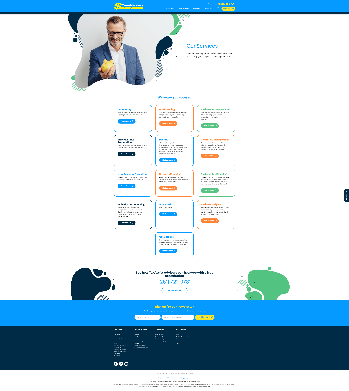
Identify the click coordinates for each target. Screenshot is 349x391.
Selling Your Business (140, 345)
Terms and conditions (161, 374)
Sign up (204, 317)
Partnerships (138, 339)
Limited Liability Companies (142, 341)
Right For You (159, 334)
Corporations (138, 343)
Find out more (126, 121)
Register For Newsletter (182, 337)
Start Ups (137, 334)
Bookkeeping (117, 337)
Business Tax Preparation (120, 339)
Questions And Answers (182, 341)
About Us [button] (197, 8)
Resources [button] (209, 8)
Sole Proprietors (139, 337)
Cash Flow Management (120, 345)
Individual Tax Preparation (120, 341)
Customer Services (181, 339)
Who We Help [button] (185, 8)
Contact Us (347, 195)
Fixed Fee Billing (159, 339)
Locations (190, 374)
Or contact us (174, 290)
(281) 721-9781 (226, 4)
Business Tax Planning (120, 349)
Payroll (115, 343)
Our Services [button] (170, 8)
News (177, 334)
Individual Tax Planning (120, 351)
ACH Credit (117, 353)
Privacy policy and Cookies (178, 374)
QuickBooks (117, 355)
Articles (178, 343)
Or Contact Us (228, 8)
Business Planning (119, 347)
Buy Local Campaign (160, 341)
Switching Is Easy (160, 337)
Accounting (117, 334)
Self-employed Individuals (141, 347)
